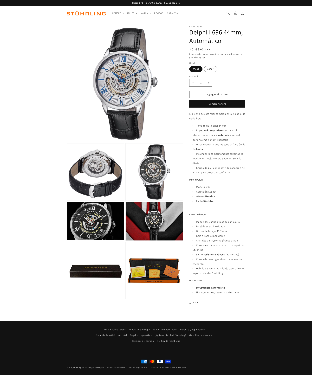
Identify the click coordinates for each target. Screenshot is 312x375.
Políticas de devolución (165, 329)
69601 (196, 69)
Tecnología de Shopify (94, 367)
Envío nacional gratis (115, 329)
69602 (210, 69)
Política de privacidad (138, 367)
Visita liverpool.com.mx (201, 335)
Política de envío (179, 367)
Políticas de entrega (139, 329)
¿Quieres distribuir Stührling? (170, 335)
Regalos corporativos (141, 335)
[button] (117, 13)
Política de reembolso (168, 340)
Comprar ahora (217, 103)
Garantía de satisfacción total (111, 335)
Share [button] (196, 302)
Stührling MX (78, 367)
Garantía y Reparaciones (193, 329)
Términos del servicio (143, 340)
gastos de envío (219, 54)
